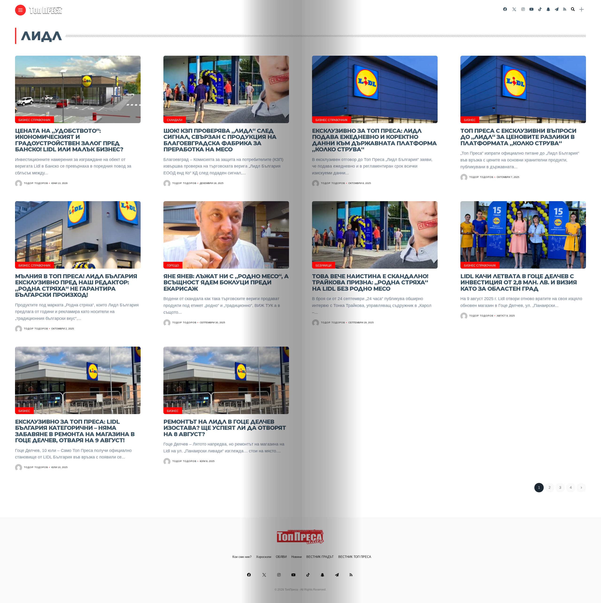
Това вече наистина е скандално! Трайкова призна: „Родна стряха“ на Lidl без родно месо (370, 282)
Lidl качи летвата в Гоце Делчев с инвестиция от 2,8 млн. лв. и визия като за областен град (518, 282)
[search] (573, 9)
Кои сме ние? (241, 557)
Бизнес (470, 120)
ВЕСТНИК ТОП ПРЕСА (354, 557)
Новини (296, 557)
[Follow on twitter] (514, 9)
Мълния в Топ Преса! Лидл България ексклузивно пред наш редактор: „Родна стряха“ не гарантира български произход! (76, 285)
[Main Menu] (20, 10)
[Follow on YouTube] (531, 9)
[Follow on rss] (564, 9)
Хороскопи (263, 557)
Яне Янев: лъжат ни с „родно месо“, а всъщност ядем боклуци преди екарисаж (226, 282)
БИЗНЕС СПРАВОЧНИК (34, 120)
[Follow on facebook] (505, 9)
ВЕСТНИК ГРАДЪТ (320, 557)
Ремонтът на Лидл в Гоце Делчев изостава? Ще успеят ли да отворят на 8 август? (224, 428)
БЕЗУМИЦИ (323, 265)
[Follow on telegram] (557, 9)
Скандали (174, 120)
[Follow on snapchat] (548, 9)
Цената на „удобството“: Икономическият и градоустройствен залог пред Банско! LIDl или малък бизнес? (69, 140)
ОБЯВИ (281, 557)
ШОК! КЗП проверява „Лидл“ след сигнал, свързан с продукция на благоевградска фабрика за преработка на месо (219, 140)
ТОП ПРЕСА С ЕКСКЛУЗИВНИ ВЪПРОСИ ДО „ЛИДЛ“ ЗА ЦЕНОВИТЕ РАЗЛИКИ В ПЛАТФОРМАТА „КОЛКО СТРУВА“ (518, 137)
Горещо (173, 265)
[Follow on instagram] (523, 9)
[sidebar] (581, 9)
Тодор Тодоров (36, 183)
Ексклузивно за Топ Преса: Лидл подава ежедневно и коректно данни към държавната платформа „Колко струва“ (374, 140)
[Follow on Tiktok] (540, 9)
